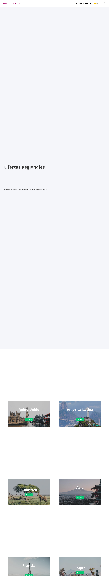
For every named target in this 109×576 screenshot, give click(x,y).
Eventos (88, 3)
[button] (96, 3)
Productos (80, 3)
